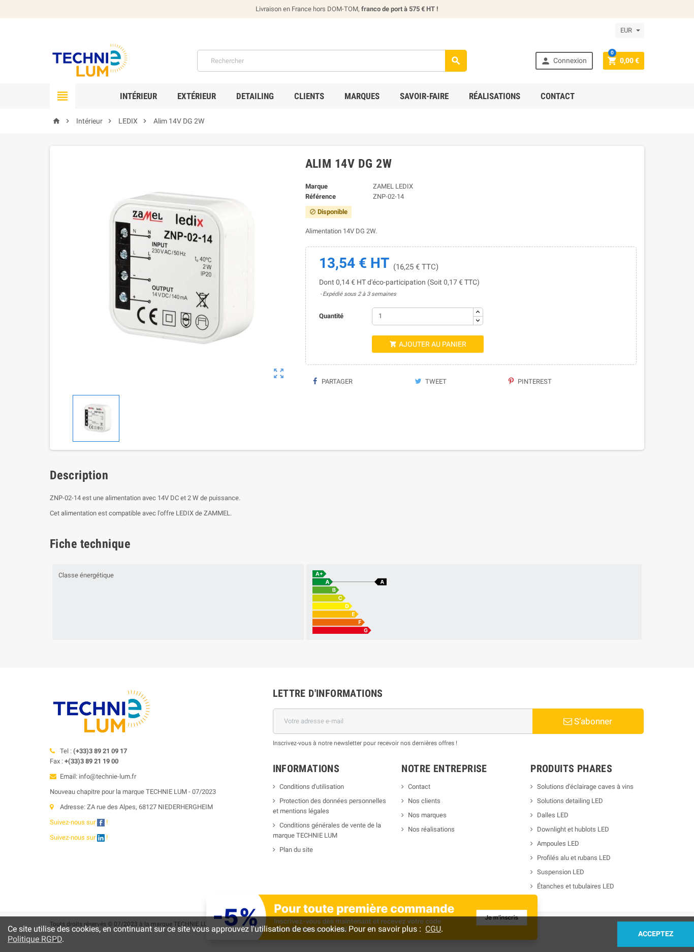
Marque (316, 186)
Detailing (255, 96)
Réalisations (494, 96)
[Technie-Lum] (89, 60)
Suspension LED (560, 872)
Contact (558, 96)
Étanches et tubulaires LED (575, 886)
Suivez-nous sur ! (79, 822)
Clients (309, 96)
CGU (433, 929)
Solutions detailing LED (570, 801)
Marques (362, 96)
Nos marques (427, 815)
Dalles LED (553, 815)
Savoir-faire (424, 96)
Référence (320, 196)
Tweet (435, 381)
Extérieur (196, 96)
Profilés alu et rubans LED (574, 858)
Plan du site (296, 849)
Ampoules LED (558, 843)
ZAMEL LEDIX (393, 186)
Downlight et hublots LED (573, 829)
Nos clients (424, 801)
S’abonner (592, 721)
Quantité (331, 316)
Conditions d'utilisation (311, 786)
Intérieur (138, 96)
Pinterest (534, 381)
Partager (336, 381)
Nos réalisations (431, 829)
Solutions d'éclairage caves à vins (585, 786)
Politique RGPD (35, 939)
